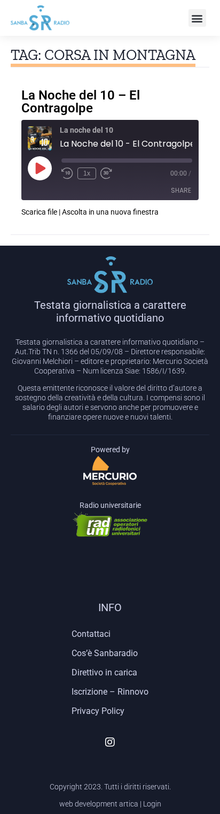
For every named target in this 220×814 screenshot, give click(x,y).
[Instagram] (110, 742)
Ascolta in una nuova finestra (110, 212)
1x (86, 173)
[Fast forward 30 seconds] (106, 173)
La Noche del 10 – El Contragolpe (80, 102)
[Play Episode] (39, 168)
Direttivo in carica (104, 672)
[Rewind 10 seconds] (67, 173)
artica (128, 804)
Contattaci (91, 634)
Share (181, 190)
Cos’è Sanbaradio (105, 653)
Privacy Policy (98, 711)
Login (152, 804)
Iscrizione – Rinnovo (110, 692)
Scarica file (39, 212)
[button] (197, 18)
